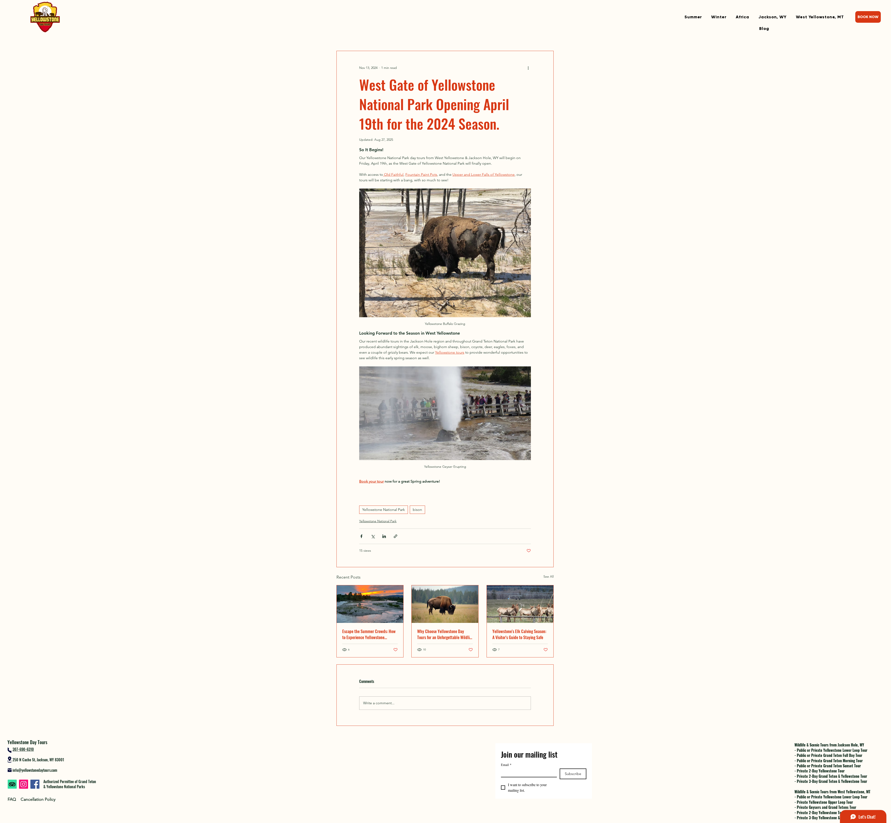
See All (548, 576)
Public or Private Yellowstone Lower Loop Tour (832, 750)
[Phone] (9, 750)
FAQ (12, 799)
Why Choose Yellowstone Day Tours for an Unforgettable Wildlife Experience (445, 634)
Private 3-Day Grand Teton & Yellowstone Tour (832, 781)
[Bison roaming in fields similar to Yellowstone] (445, 604)
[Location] (9, 759)
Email (506, 765)
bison (417, 509)
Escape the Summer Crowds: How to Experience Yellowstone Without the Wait (369, 634)
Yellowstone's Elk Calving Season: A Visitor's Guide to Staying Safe (519, 634)
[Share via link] (395, 536)
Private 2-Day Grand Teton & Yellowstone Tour (832, 776)
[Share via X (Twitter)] (373, 536)
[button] (693, 17)
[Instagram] (23, 784)
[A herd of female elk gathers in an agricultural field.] (520, 604)
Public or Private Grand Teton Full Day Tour (829, 755)
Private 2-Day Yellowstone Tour (821, 771)
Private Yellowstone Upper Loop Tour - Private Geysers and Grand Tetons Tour (825, 804)
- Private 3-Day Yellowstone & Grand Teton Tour (830, 817)
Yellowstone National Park (383, 509)
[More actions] (528, 67)
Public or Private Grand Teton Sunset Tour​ (829, 766)
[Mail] (10, 770)
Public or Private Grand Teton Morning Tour (830, 760)
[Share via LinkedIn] (384, 536)
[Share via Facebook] (361, 536)
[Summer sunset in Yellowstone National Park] (370, 604)
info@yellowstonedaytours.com (35, 770)
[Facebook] (34, 784)
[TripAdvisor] (12, 784)
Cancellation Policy (38, 799)
